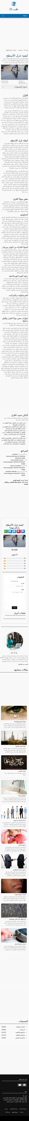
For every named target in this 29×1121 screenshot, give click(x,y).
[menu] (3, 15)
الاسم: (22, 583)
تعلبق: (22, 589)
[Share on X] (14, 531)
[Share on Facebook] (23, 531)
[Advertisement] (14, 32)
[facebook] (24, 1085)
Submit (14, 607)
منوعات (22, 1029)
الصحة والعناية (20, 1027)
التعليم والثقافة (20, 1035)
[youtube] (20, 1085)
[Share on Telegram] (10, 531)
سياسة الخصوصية (13, 1108)
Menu (25, 16)
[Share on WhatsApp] (6, 531)
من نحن (6, 1108)
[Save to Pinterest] (19, 531)
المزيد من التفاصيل (23, 664)
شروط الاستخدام (23, 1108)
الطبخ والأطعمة (20, 1032)
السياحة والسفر (19, 1038)
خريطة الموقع (15, 1112)
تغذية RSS (8, 1112)
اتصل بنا (21, 1112)
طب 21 (26, 50)
